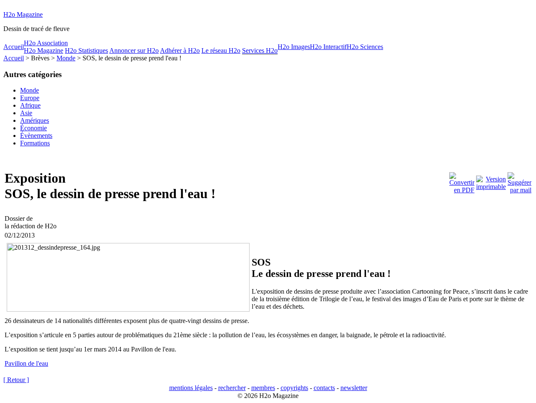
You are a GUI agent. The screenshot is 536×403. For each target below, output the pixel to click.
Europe (29, 97)
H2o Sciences (365, 46)
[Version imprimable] (491, 180)
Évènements (36, 135)
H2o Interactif (328, 46)
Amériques (34, 120)
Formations (35, 143)
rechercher (232, 387)
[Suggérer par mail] (519, 180)
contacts (324, 387)
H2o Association (46, 42)
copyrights (294, 387)
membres (263, 387)
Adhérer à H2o (180, 50)
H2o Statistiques (86, 50)
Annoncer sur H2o (134, 50)
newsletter (353, 387)
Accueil (13, 46)
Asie (26, 112)
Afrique (30, 105)
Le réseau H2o (220, 50)
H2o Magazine (23, 14)
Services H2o (260, 50)
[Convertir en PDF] (461, 180)
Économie (33, 128)
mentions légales (191, 387)
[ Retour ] (16, 379)
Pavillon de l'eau (26, 363)
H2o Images (294, 46)
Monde (66, 58)
